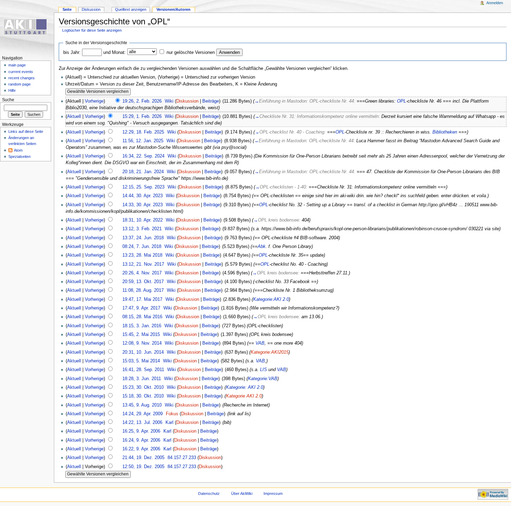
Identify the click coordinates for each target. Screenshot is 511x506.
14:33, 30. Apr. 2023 (142, 204)
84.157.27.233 (182, 457)
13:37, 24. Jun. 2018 (143, 237)
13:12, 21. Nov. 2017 (143, 264)
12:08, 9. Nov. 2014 (142, 343)
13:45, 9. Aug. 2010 (142, 405)
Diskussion (187, 101)
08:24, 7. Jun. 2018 (141, 246)
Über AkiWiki (241, 493)
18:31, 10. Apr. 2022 (142, 220)
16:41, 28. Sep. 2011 (143, 369)
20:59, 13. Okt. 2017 (143, 281)
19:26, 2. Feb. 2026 (142, 101)
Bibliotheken (444, 132)
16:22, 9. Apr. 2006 (141, 449)
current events (20, 72)
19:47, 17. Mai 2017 (142, 299)
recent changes (21, 78)
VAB (260, 343)
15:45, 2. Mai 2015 (141, 334)
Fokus (172, 413)
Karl (169, 422)
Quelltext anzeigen (130, 9)
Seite (67, 9)
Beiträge (210, 101)
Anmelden (494, 3)
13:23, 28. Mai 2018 (142, 255)
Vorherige (94, 101)
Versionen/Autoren (173, 9)
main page (17, 65)
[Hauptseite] (27, 27)
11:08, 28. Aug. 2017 (143, 290)
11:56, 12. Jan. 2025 (142, 140)
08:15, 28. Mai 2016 (142, 316)
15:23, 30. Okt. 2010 (143, 387)
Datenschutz (209, 493)
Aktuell (74, 116)
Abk (262, 246)
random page (19, 84)
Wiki (169, 101)
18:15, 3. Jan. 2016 (141, 325)
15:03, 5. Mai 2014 (141, 361)
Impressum (273, 493)
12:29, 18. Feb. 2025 (143, 132)
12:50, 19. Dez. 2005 (143, 466)
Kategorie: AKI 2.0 (244, 387)
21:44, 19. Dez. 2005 (143, 457)
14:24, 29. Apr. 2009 (142, 413)
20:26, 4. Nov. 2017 (142, 273)
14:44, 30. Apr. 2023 (142, 195)
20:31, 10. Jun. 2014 (143, 352)
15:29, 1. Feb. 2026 (142, 116)
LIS (263, 369)
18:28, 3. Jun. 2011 (141, 378)
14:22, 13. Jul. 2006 (142, 422)
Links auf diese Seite (25, 131)
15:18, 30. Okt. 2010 (143, 396)
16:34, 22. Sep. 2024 (143, 156)
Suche (8, 100)
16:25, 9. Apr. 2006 (141, 431)
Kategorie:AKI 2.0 (271, 299)
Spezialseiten (19, 156)
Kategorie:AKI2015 (270, 352)
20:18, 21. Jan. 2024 (143, 171)
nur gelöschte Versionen (191, 52)
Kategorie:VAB (262, 378)
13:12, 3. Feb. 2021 (142, 228)
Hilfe (12, 90)
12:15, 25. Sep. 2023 (143, 187)
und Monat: (114, 52)
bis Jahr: (72, 52)
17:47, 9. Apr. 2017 (141, 308)
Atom (18, 150)
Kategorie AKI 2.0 (244, 396)
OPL (401, 101)
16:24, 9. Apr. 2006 (141, 440)
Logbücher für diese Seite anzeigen (92, 30)
